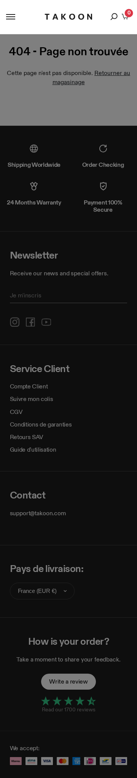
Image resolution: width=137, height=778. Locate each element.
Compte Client (29, 386)
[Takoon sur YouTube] (46, 322)
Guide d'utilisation (33, 449)
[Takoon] (68, 17)
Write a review (68, 681)
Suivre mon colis (31, 399)
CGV (16, 411)
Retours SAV (26, 437)
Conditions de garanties (41, 424)
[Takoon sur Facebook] (30, 322)
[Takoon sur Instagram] (15, 322)
